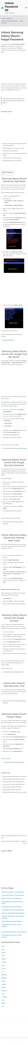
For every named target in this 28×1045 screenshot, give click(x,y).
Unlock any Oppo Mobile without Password (13, 913)
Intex (3, 955)
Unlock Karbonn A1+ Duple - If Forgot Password (12, 925)
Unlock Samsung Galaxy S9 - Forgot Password (14, 931)
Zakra (10, 1042)
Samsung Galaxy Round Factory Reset (14, 762)
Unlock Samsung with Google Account (13, 672)
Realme (4, 987)
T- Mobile (4, 997)
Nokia (3, 981)
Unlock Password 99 (11, 6)
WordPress (16, 1042)
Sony (3, 993)
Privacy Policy (5, 1030)
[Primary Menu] (26, 8)
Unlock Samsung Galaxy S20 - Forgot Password (12, 936)
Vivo (3, 1000)
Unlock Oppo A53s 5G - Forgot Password (13, 909)
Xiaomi (3, 1003)
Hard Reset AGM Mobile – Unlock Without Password (13, 917)
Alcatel (3, 952)
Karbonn (4, 958)
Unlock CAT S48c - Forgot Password (11, 898)
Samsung (4, 990)
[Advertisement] (14, 68)
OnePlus (4, 984)
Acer (3, 946)
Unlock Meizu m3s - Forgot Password (12, 906)
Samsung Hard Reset (8, 340)
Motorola (4, 978)
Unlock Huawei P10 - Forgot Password (12, 921)
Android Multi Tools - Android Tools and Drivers (12, 902)
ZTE (3, 1006)
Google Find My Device (21, 448)
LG (2, 971)
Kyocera (4, 962)
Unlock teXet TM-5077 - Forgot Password (13, 895)
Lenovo (4, 968)
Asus (3, 949)
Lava (3, 965)
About (3, 1027)
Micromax (4, 974)
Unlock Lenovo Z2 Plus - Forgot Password (13, 892)
